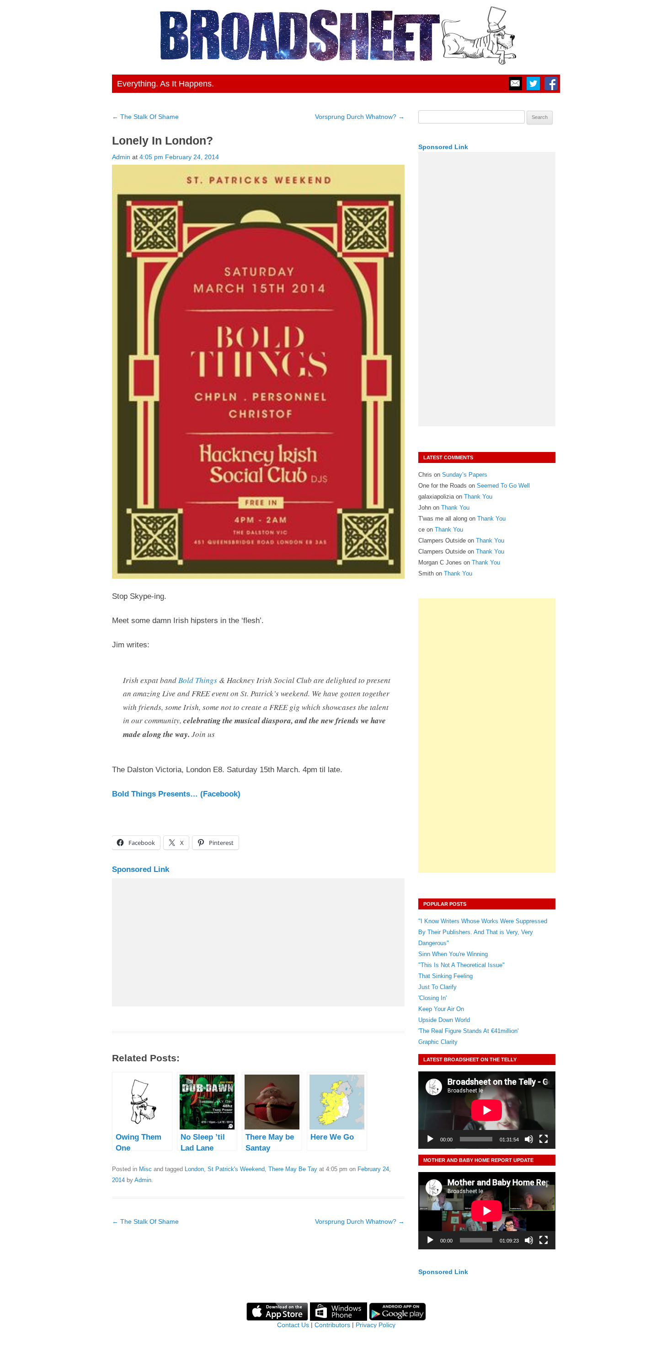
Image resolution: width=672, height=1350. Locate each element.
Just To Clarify (437, 987)
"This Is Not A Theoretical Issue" (461, 965)
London (194, 1169)
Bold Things (197, 680)
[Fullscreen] (543, 1139)
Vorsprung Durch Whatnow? (360, 116)
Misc (145, 1169)
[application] (486, 1110)
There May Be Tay (292, 1169)
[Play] (430, 1139)
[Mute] (528, 1139)
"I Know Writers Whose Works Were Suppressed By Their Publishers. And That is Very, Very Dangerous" (482, 932)
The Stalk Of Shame (145, 116)
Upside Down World (444, 1020)
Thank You (478, 496)
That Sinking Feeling (445, 976)
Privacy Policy (375, 1324)
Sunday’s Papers (464, 474)
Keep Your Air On (441, 1009)
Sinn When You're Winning (453, 954)
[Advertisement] (258, 942)
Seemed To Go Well (503, 485)
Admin (121, 157)
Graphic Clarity (438, 1041)
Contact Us (293, 1324)
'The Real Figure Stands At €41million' (468, 1030)
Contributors (332, 1324)
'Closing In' (432, 998)
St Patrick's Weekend (236, 1169)
